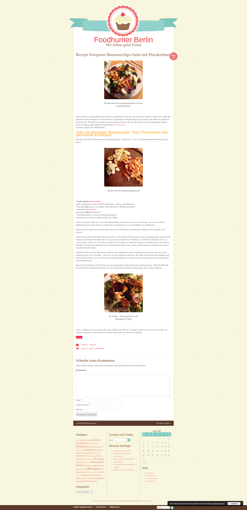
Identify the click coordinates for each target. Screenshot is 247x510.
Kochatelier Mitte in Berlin (122, 451)
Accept (234, 503)
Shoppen (78, 472)
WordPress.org (151, 481)
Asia (77, 440)
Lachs (82, 462)
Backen (97, 440)
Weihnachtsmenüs (82, 478)
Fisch (96, 449)
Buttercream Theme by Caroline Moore (105, 501)
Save (80, 337)
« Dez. (144, 462)
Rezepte (93, 345)
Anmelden (150, 473)
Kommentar (81, 371)
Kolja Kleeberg (88, 459)
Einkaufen (81, 446)
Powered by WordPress (146, 501)
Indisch (94, 456)
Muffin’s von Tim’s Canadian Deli (124, 470)
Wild (90, 478)
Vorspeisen (99, 348)
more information (219, 504)
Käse (77, 462)
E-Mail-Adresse (82, 404)
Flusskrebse (90, 209)
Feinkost (84, 345)
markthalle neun (97, 465)
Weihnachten (97, 475)
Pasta (77, 469)
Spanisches (91, 472)
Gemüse (89, 456)
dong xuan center (93, 443)
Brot (78, 443)
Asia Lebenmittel (85, 440)
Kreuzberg (98, 458)
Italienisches (80, 459)
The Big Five (101, 507)
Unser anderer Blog (82, 507)
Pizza (85, 469)
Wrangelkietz (81, 481)
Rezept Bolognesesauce (86, 423)
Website (79, 409)
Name (79, 400)
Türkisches (101, 472)
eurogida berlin (80, 450)
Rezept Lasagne (164, 423)
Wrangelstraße (92, 481)
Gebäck (84, 455)
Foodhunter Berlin (123, 40)
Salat (91, 348)
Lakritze (87, 462)
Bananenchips (119, 124)
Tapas (96, 472)
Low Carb (86, 465)
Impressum (114, 507)
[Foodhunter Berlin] (123, 37)
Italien (99, 455)
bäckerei (84, 443)
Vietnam (78, 475)
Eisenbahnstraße (92, 447)
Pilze (81, 469)
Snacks (84, 472)
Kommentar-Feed (152, 478)
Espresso (100, 447)
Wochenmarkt (98, 478)
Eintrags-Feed (151, 476)
